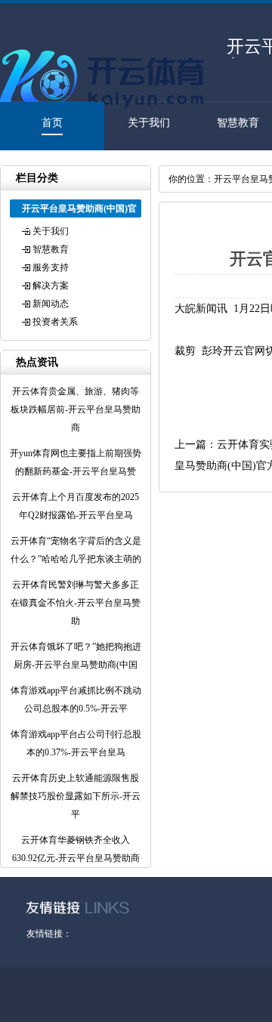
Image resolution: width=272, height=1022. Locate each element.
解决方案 (50, 285)
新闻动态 (50, 303)
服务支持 (50, 267)
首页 (52, 122)
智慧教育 (238, 122)
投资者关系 (55, 321)
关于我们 (149, 122)
